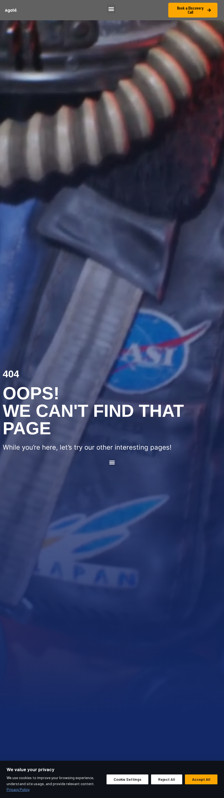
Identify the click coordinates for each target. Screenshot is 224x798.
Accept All (201, 779)
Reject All (166, 779)
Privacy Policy (18, 789)
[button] (111, 8)
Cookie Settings (127, 779)
